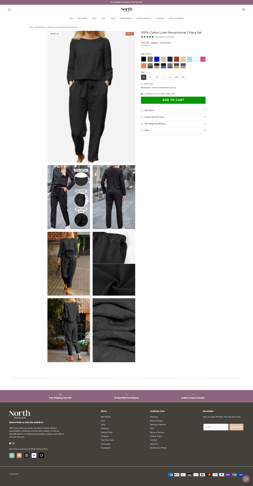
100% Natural (125, 18)
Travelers (105, 436)
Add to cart (173, 100)
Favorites (160, 18)
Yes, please (236, 427)
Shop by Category (176, 18)
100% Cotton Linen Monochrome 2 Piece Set (62, 27)
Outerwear (105, 444)
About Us (154, 444)
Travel (112, 18)
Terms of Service (157, 432)
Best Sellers (106, 417)
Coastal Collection (144, 18)
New (71, 18)
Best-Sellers (82, 18)
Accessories (106, 448)
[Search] (9, 9)
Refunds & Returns (158, 425)
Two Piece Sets (40, 27)
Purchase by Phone (158, 448)
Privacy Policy (156, 436)
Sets (103, 18)
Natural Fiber (107, 432)
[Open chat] (246, 479)
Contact (153, 440)
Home (31, 27)
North (16, 474)
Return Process (156, 421)
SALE (94, 18)
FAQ (152, 428)
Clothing (104, 428)
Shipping (154, 417)
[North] (126, 9)
